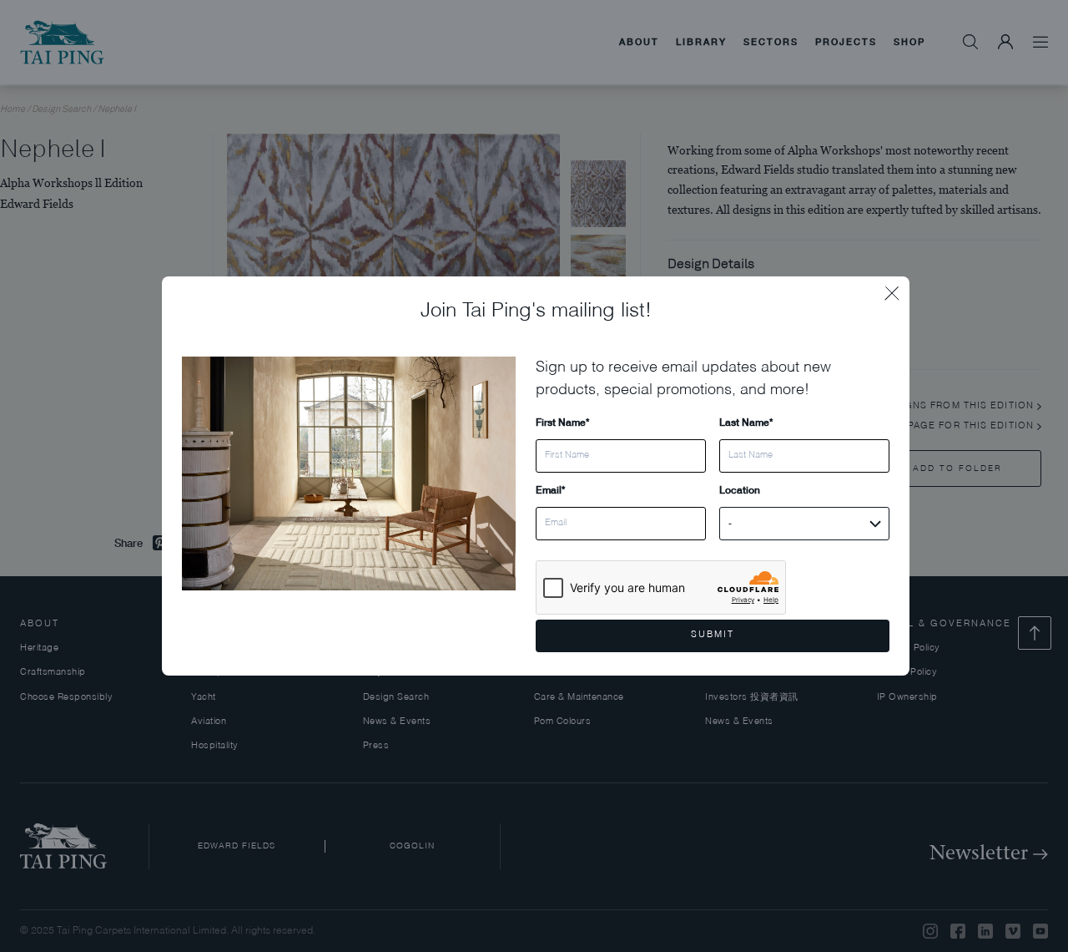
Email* (550, 490)
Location (739, 490)
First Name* (562, 422)
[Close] (896, 288)
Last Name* (746, 422)
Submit (712, 635)
